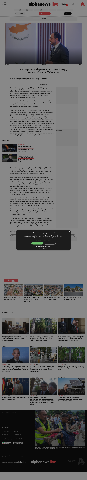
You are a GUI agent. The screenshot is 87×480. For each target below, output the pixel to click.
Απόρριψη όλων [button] (49, 243)
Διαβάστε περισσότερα (50, 237)
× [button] (69, 231)
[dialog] (43, 240)
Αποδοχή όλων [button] (37, 243)
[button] (43, 240)
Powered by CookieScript (43, 248)
